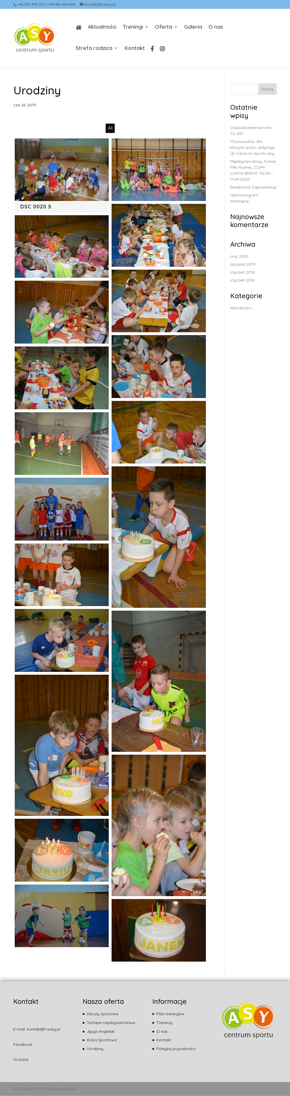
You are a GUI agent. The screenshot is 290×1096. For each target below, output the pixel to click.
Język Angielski (101, 1031)
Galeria (193, 27)
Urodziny (95, 1048)
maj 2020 (239, 256)
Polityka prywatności (176, 1048)
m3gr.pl (69, 1089)
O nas (215, 27)
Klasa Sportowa (102, 1039)
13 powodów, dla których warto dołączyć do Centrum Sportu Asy (252, 147)
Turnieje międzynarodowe (111, 1022)
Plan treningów (170, 1013)
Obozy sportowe (102, 1013)
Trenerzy (164, 1022)
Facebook (22, 1044)
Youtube (20, 1059)
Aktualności (102, 27)
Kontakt (134, 48)
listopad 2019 (242, 264)
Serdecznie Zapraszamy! (253, 187)
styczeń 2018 (242, 272)
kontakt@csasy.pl (43, 1029)
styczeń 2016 (242, 280)
